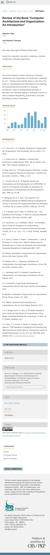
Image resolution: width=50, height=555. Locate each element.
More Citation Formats (14, 387)
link (27, 165)
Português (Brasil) (10, 455)
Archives (12, 11)
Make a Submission (13, 469)
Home (4, 11)
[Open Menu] (2, 2)
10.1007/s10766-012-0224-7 (24, 336)
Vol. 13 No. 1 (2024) (25, 11)
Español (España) (10, 458)
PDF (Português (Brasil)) (16, 345)
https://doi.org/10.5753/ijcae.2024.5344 (21, 50)
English (6, 452)
